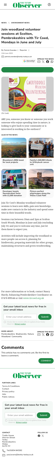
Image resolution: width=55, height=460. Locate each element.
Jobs (4, 394)
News (4, 23)
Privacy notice (20, 324)
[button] (5, 4)
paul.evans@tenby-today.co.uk (20, 455)
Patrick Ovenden (10, 50)
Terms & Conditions (11, 386)
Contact (5, 389)
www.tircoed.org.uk (33, 298)
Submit (44, 316)
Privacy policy (8, 391)
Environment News (20, 23)
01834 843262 (16, 450)
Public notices (8, 397)
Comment (46, 360)
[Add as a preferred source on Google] (29, 61)
